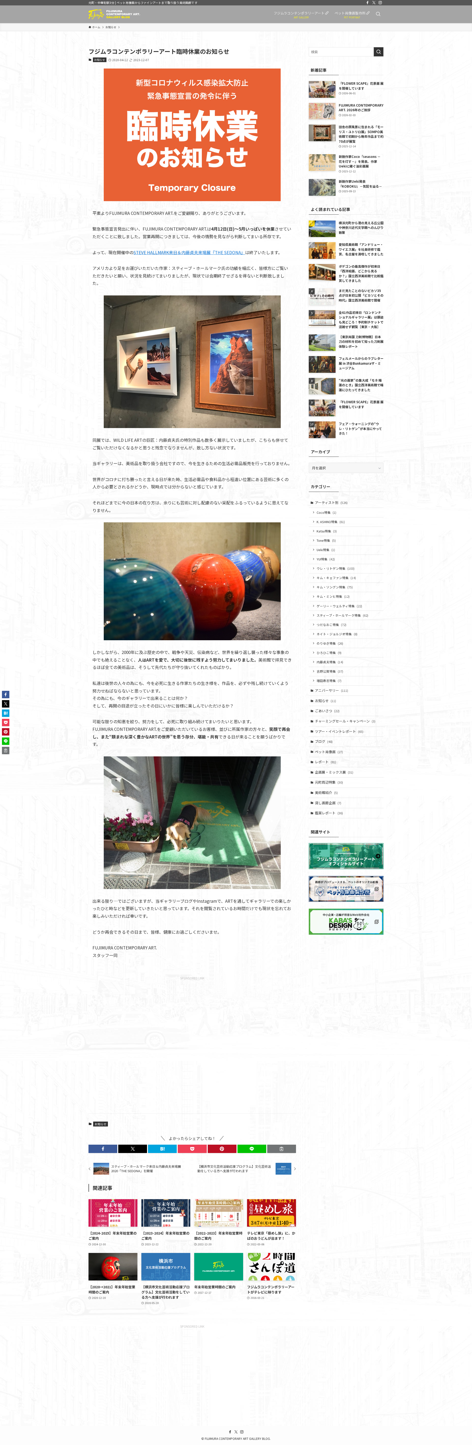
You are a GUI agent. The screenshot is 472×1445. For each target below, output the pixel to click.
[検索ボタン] (378, 14)
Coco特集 (326, 512)
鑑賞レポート (329, 812)
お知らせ (99, 60)
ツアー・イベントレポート (339, 731)
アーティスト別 (331, 502)
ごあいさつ (327, 710)
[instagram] (380, 2)
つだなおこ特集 (331, 624)
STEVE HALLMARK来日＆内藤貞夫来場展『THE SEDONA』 (189, 252)
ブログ (324, 741)
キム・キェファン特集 (336, 577)
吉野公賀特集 (330, 671)
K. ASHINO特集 (331, 521)
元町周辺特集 (329, 782)
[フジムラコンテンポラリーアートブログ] (114, 14)
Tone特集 (326, 540)
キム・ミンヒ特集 (333, 596)
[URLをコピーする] (281, 1149)
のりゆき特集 (330, 643)
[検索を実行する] (379, 51)
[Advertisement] (192, 1043)
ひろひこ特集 (329, 652)
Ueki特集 (326, 549)
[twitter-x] (374, 2)
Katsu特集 (327, 531)
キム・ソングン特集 (335, 587)
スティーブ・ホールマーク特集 (342, 615)
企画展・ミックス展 (334, 772)
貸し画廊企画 (328, 802)
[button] (102, 1149)
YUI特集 (326, 559)
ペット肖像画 (329, 751)
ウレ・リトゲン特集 (335, 568)
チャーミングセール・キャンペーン (345, 721)
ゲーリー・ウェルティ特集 (339, 606)
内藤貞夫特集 (330, 662)
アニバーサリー (331, 690)
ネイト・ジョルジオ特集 (337, 634)
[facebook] (367, 2)
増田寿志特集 (329, 680)
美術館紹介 (326, 792)
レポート (325, 761)
